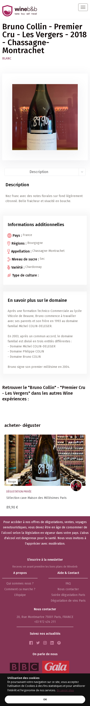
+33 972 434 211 (45, 622)
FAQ (68, 583)
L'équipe (20, 595)
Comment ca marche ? (19, 589)
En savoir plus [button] (65, 690)
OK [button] (45, 699)
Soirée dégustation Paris (68, 595)
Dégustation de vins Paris (68, 601)
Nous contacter (68, 589)
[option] (45, 473)
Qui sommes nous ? (20, 583)
